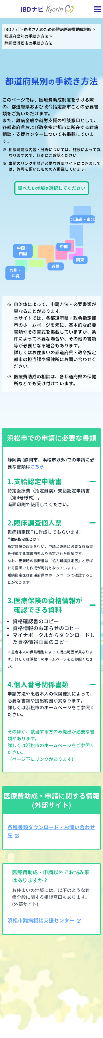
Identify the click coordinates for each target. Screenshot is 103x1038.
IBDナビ (11, 29)
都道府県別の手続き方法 (26, 36)
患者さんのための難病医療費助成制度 (58, 29)
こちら (37, 467)
